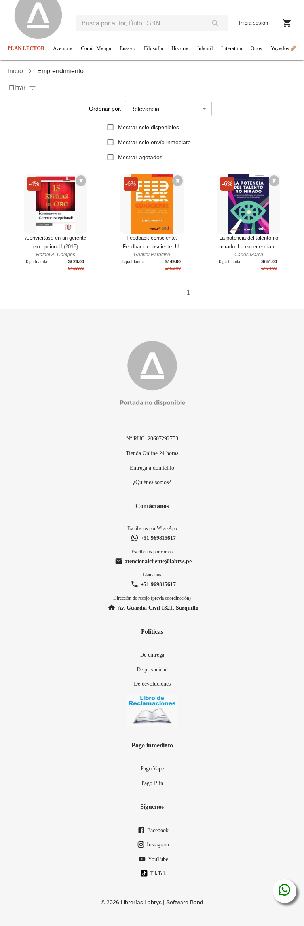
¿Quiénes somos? (152, 482)
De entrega (152, 655)
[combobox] (139, 23)
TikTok (158, 873)
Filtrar (17, 87)
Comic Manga (96, 48)
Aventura (62, 48)
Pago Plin (152, 783)
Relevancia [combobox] (144, 108)
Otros (256, 48)
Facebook (158, 830)
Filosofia (153, 48)
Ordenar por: (105, 108)
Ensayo (127, 48)
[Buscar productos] (215, 23)
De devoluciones (152, 683)
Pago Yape (152, 768)
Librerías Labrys (141, 902)
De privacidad (152, 669)
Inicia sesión (253, 23)
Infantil (205, 48)
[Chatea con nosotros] (284, 891)
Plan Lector (26, 48)
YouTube (158, 859)
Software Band (184, 902)
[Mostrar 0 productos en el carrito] (287, 23)
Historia (179, 48)
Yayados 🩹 (283, 48)
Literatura (231, 48)
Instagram (158, 844)
